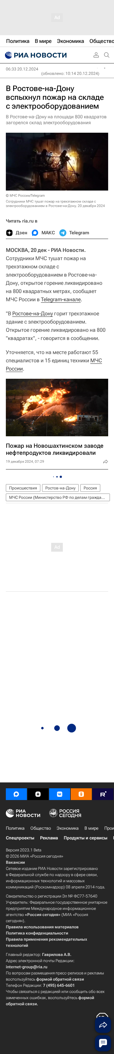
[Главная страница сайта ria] (35, 55)
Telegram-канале (61, 299)
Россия (90, 488)
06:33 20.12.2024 (22, 69)
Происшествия (23, 488)
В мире (91, 828)
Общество (40, 828)
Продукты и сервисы (85, 838)
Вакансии (15, 862)
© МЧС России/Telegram (25, 195)
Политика (15, 828)
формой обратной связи (60, 979)
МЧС (96, 360)
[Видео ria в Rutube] (102, 794)
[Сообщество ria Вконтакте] (59, 794)
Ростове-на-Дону (32, 313)
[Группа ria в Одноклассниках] (81, 794)
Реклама (49, 838)
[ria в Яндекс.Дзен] (38, 794)
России (14, 369)
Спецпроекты (20, 838)
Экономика (68, 828)
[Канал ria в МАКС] (16, 794)
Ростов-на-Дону (60, 488)
